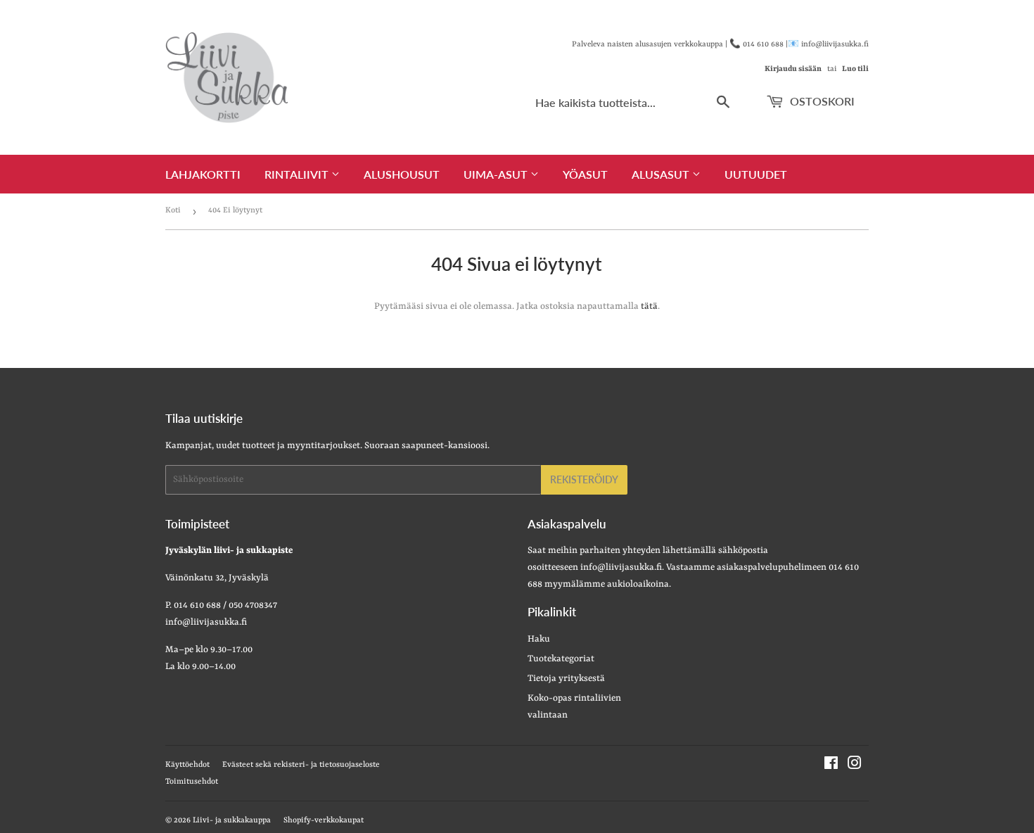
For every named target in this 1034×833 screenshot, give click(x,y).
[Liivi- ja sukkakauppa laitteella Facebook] (831, 766)
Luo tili (855, 69)
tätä (649, 306)
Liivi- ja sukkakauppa (232, 820)
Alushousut (402, 174)
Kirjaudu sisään (793, 69)
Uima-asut (497, 174)
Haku (539, 639)
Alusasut (662, 174)
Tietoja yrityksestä (566, 678)
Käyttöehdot (187, 765)
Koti (173, 210)
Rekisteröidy (584, 479)
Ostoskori (821, 101)
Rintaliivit (297, 174)
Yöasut (585, 174)
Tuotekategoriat (561, 659)
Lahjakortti (203, 174)
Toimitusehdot (191, 782)
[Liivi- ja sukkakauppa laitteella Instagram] (855, 766)
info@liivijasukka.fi (621, 567)
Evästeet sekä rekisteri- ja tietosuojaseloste (301, 765)
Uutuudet (756, 174)
